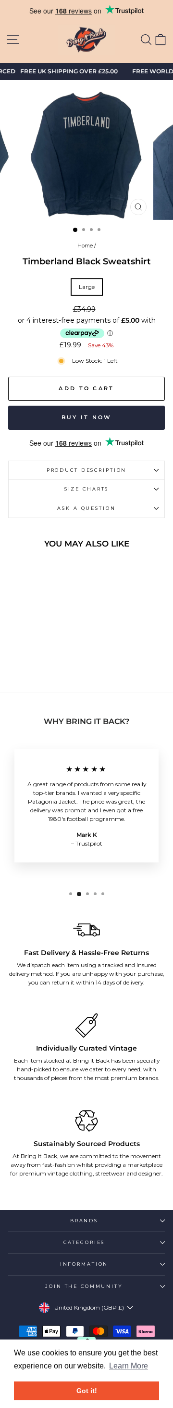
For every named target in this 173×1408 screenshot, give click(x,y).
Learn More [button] (128, 1366)
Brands (84, 1220)
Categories (84, 1242)
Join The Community (84, 1286)
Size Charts (86, 489)
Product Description (87, 470)
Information (84, 1264)
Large (87, 286)
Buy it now (87, 417)
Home (85, 245)
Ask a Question (86, 508)
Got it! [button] (86, 1390)
